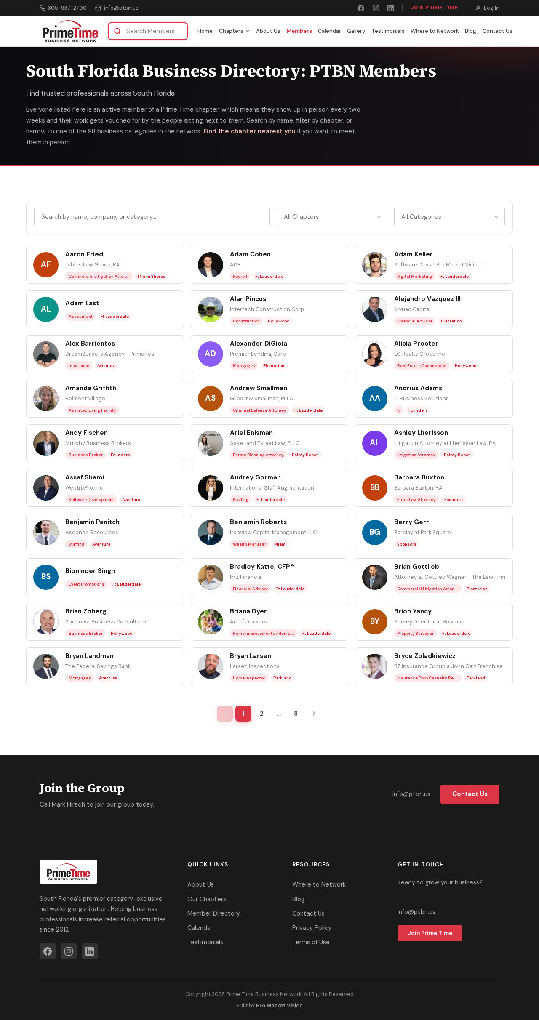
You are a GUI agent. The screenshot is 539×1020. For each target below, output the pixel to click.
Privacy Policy (311, 928)
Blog (470, 31)
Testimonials (388, 31)
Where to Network (435, 31)
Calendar (329, 31)
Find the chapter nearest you (249, 131)
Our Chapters (206, 899)
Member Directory (213, 913)
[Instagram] (376, 8)
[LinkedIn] (390, 8)
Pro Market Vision (279, 1005)
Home (205, 31)
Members (299, 31)
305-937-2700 (67, 7)
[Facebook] (361, 8)
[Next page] (314, 714)
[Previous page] (225, 714)
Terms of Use (311, 942)
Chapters (231, 31)
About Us (268, 31)
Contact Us (497, 31)
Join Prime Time (434, 7)
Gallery (356, 31)
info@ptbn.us (121, 7)
